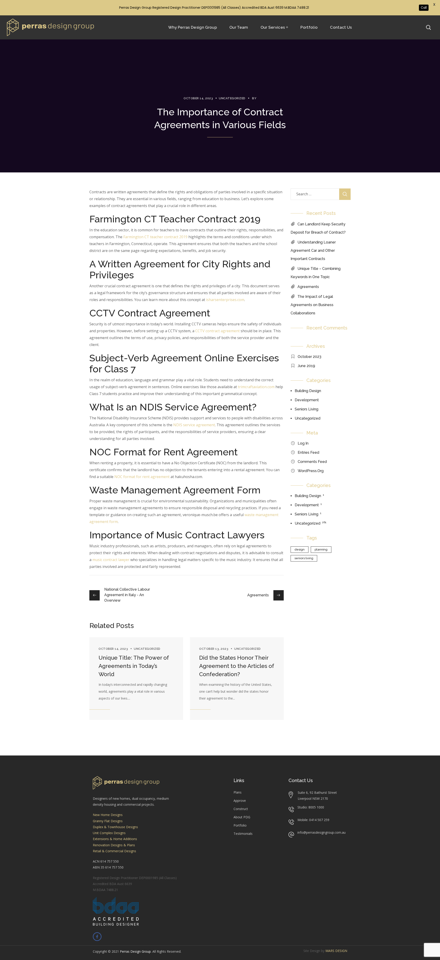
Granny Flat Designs (108, 821)
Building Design (308, 391)
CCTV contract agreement (217, 330)
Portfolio (240, 825)
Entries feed (308, 452)
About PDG (242, 817)
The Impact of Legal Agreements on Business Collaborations (312, 304)
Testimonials (243, 833)
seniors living (303, 558)
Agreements (308, 287)
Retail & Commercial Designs (114, 851)
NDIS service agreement (194, 424)
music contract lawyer (110, 559)
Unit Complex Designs (109, 833)
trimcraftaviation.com (256, 386)
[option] (136, 678)
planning (321, 549)
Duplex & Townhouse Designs (115, 827)
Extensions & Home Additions (115, 839)
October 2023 (309, 356)
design (299, 549)
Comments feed (312, 461)
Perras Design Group (135, 951)
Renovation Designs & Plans (114, 845)
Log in (303, 443)
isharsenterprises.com (225, 299)
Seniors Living (306, 409)
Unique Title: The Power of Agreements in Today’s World (134, 666)
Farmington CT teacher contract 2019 (155, 236)
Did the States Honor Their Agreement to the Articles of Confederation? (236, 666)
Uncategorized (232, 98)
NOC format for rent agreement (142, 476)
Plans (238, 792)
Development (307, 400)
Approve (240, 800)
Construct (241, 809)
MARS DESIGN (336, 951)
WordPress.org (311, 471)
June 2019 (306, 366)
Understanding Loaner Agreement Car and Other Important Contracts (313, 250)
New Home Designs (108, 815)
